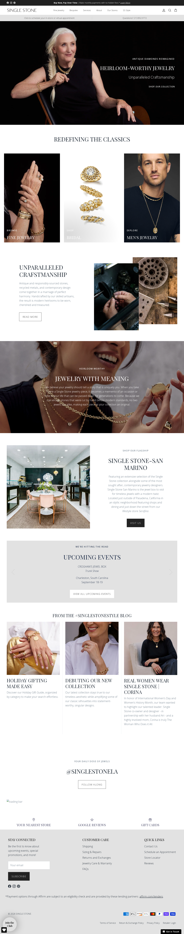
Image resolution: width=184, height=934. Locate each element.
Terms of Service (108, 922)
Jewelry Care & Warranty (97, 863)
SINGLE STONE (23, 913)
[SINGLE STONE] (22, 10)
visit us (135, 523)
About (99, 10)
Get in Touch (172, 931)
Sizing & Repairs (91, 852)
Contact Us (150, 846)
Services (87, 10)
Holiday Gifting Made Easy (27, 683)
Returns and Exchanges (96, 857)
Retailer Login (169, 922)
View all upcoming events (92, 593)
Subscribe (19, 876)
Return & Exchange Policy (131, 922)
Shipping (87, 846)
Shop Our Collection (162, 86)
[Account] (163, 10)
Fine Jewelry (58, 10)
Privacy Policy (153, 922)
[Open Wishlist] (4, 930)
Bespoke (74, 10)
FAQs (85, 869)
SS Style (126, 10)
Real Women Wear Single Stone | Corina (146, 686)
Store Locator (152, 857)
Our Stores (112, 10)
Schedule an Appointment (160, 852)
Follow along (92, 784)
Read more (30, 316)
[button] (10, 924)
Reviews (149, 863)
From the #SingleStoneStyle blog (92, 615)
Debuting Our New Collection (88, 683)
